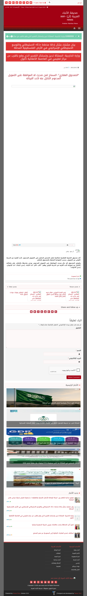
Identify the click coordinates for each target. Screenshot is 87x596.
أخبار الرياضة (57, 550)
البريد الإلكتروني (74, 358)
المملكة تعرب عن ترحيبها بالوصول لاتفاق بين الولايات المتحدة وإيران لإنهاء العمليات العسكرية (49, 423)
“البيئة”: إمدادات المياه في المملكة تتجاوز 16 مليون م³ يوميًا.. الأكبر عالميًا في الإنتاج (52, 483)
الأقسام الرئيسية (74, 546)
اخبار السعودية (75, 276)
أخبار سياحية (57, 560)
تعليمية (58, 566)
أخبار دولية (77, 550)
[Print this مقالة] (67, 245)
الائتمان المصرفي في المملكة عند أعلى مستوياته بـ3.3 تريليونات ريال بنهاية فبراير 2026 (51, 463)
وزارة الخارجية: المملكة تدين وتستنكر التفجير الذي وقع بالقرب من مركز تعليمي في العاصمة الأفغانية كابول (43, 57)
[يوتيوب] (17, 2)
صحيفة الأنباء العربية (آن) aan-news (70, 16)
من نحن (80, 3)
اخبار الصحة (57, 556)
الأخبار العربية (76, 553)
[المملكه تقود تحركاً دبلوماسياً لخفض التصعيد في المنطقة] (43, 398)
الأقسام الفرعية (56, 546)
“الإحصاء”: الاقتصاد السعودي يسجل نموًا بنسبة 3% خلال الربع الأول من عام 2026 (53, 443)
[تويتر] (10, 2)
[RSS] (6, 2)
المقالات (58, 553)
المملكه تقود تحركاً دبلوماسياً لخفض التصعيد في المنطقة (60, 403)
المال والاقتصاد (75, 569)
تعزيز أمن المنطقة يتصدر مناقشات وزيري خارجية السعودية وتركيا (41, 36)
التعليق (78, 328)
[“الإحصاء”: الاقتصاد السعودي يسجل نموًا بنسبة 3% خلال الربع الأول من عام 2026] (43, 438)
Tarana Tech (77, 593)
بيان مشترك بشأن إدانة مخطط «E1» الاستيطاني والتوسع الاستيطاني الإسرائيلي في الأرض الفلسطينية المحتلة (43, 46)
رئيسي (78, 563)
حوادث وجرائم (76, 566)
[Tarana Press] (54, 593)
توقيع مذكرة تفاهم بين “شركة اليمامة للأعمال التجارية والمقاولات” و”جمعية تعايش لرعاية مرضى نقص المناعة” (41, 498)
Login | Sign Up (39, 3)
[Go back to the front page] (63, 578)
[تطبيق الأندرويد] (27, 2)
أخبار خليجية (76, 560)
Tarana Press (17, 593)
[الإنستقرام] (24, 2)
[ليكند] (20, 2)
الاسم (78, 351)
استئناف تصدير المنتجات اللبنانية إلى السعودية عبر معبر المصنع (53, 533)
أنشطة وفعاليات (55, 563)
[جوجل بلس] (13, 2)
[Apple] (30, 2)
